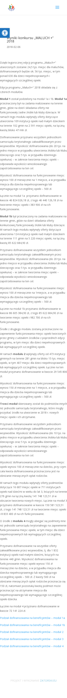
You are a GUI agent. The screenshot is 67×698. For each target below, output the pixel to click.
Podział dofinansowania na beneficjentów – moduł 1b (32, 625)
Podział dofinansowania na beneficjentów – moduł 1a (32, 618)
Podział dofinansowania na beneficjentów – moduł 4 (31, 646)
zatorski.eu (48, 680)
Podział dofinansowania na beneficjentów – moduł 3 (31, 639)
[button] (5, 33)
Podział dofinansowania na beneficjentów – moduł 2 (31, 632)
